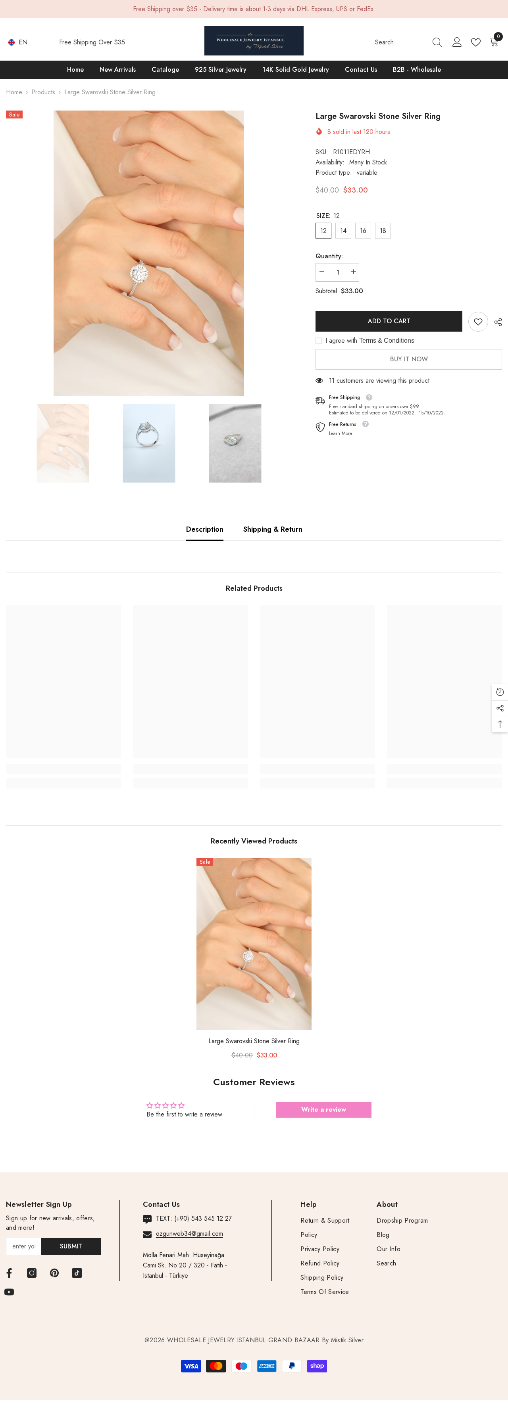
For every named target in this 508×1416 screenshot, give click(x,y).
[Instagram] (31, 1273)
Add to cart (389, 321)
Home (14, 92)
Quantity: (329, 256)
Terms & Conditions (386, 340)
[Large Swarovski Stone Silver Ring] (254, 944)
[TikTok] (77, 1273)
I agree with (341, 341)
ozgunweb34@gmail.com (189, 1233)
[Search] (409, 42)
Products (43, 92)
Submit (71, 1246)
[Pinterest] (54, 1273)
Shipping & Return (272, 529)
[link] (478, 322)
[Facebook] (9, 1273)
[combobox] (401, 42)
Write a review (323, 1109)
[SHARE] (495, 322)
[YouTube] (9, 1292)
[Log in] (457, 42)
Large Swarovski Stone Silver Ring (254, 1041)
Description (204, 529)
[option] (149, 253)
